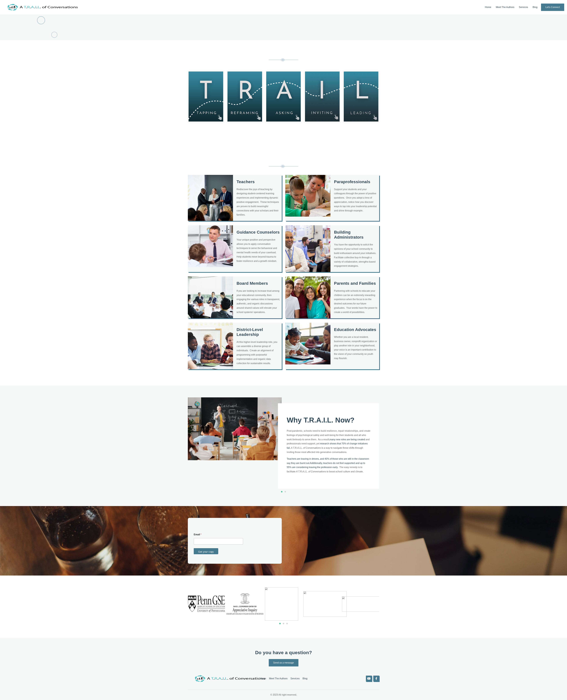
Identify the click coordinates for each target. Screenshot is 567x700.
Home (488, 7)
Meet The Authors (505, 7)
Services (523, 7)
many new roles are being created (347, 439)
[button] (282, 491)
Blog (535, 7)
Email (197, 534)
